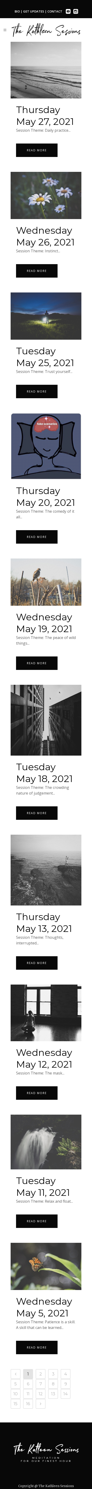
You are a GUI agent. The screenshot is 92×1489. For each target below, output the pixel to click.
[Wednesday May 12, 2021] (46, 1013)
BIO (17, 11)
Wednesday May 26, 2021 (45, 236)
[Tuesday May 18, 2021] (46, 720)
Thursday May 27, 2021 (45, 115)
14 (65, 1393)
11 (28, 1393)
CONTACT (54, 11)
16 (28, 1403)
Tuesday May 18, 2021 (44, 772)
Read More (37, 150)
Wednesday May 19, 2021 (44, 623)
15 (15, 1403)
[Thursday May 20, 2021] (46, 446)
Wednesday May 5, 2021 (44, 1307)
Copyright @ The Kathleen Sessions (46, 1486)
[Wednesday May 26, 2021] (46, 195)
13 (53, 1393)
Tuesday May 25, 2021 (45, 356)
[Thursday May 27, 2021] (46, 70)
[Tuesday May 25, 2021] (46, 316)
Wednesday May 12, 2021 (44, 1058)
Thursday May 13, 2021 (44, 922)
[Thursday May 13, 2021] (46, 870)
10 (15, 1393)
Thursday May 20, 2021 (45, 496)
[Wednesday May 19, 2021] (46, 582)
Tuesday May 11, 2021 (43, 1186)
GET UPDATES (34, 11)
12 (41, 1393)
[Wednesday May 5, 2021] (46, 1266)
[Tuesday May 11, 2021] (46, 1142)
